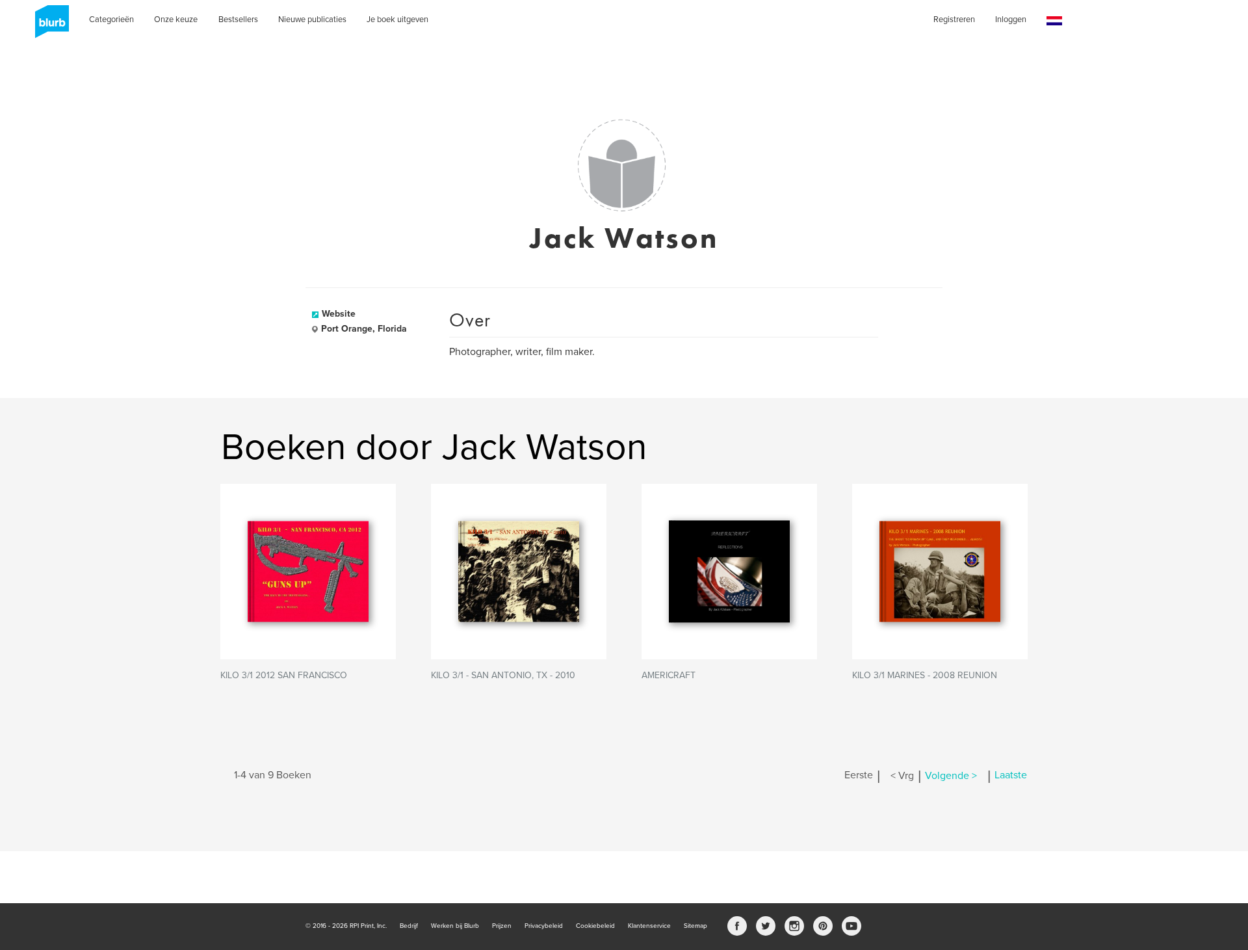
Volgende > (951, 775)
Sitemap (695, 926)
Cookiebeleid (595, 926)
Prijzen (502, 926)
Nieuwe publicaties (312, 19)
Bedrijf (409, 926)
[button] (1054, 21)
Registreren (954, 19)
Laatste (1010, 775)
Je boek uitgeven (397, 19)
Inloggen (1010, 19)
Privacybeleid (544, 926)
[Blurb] (48, 26)
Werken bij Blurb (455, 926)
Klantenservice (649, 926)
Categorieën (111, 19)
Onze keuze (176, 19)
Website (339, 313)
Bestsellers (238, 19)
